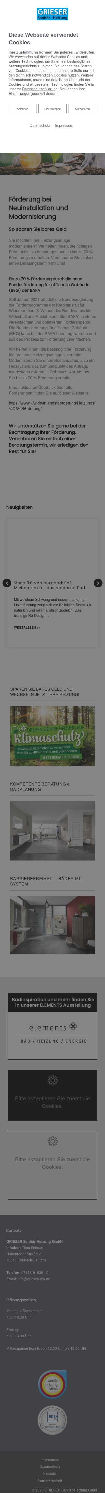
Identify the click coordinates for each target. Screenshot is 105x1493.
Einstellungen (52, 109)
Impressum (64, 125)
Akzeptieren (82, 109)
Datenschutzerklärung (40, 88)
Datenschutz (40, 125)
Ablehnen (22, 108)
